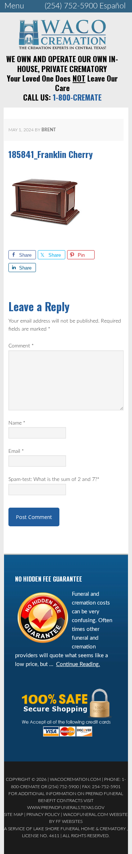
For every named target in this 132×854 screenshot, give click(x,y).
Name (16, 423)
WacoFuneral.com (85, 814)
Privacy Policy (43, 814)
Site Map (13, 814)
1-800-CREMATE (77, 97)
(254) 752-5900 (71, 6)
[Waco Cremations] (62, 47)
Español (112, 6)
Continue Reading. (78, 664)
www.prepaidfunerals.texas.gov (65, 807)
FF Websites (69, 821)
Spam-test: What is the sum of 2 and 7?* (53, 479)
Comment (21, 346)
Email (16, 451)
